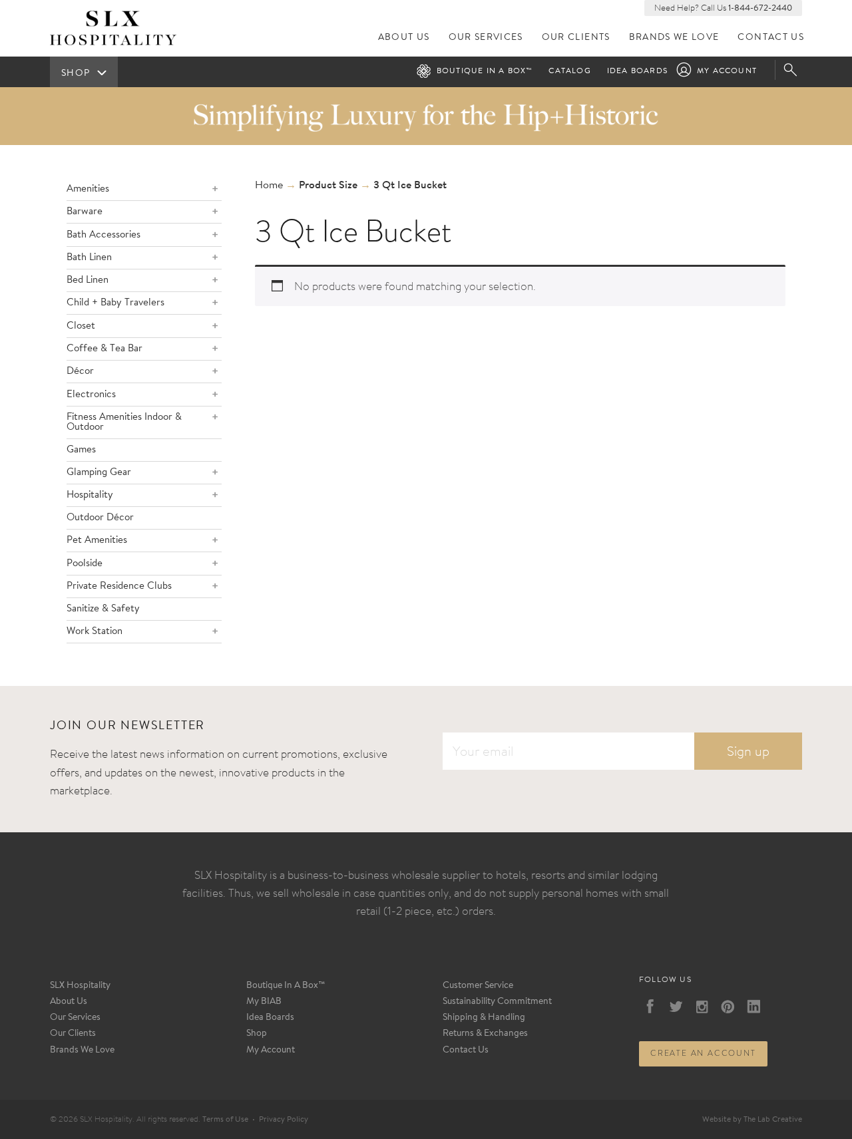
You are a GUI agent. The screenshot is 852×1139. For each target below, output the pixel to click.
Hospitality (90, 495)
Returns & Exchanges (485, 1034)
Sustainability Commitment (497, 1002)
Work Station (94, 632)
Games (81, 450)
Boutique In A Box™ (285, 986)
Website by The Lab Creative (752, 1120)
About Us (404, 37)
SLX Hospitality (80, 986)
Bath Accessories (103, 235)
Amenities (88, 189)
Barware (85, 212)
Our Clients (576, 37)
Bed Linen (87, 280)
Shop (256, 1034)
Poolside (85, 564)
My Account (727, 71)
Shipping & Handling (484, 1018)
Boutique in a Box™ (485, 71)
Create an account (703, 1053)
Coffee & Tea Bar (104, 349)
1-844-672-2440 (760, 8)
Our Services (486, 37)
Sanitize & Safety (103, 609)
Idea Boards (637, 71)
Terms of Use (225, 1120)
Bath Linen (89, 258)
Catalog (569, 71)
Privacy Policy (283, 1120)
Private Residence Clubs (119, 586)
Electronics (91, 395)
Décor (80, 372)
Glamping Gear (99, 473)
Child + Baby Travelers (115, 303)
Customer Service (478, 986)
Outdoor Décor (100, 518)
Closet (81, 326)
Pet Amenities (97, 541)
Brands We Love (674, 37)
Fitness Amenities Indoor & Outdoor (124, 422)
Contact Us (771, 37)
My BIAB (264, 1002)
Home (269, 185)
